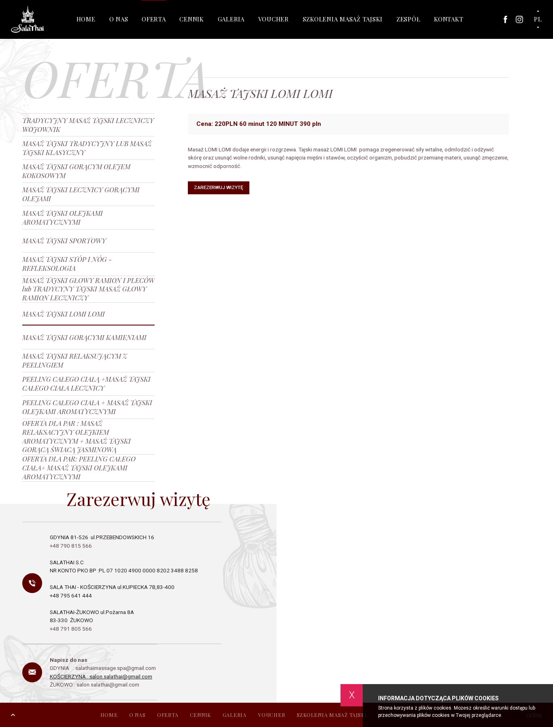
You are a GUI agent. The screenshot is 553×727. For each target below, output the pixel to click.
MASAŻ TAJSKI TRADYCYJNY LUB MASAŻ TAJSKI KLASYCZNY (87, 148)
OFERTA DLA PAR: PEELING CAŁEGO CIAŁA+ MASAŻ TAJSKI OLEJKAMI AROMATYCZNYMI (79, 468)
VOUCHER (273, 19)
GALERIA (231, 19)
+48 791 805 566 (71, 628)
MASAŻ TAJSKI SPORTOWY (64, 240)
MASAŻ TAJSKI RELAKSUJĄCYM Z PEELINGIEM (74, 360)
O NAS (118, 19)
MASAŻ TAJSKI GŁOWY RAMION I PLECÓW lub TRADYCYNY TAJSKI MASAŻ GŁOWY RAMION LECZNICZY (88, 289)
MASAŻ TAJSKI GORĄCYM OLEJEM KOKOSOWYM (76, 171)
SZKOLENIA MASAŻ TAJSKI (343, 19)
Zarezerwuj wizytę (218, 187)
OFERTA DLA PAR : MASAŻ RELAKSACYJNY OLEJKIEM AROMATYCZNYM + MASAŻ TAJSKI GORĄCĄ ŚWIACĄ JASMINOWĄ (76, 436)
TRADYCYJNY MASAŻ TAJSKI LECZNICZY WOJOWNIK (88, 125)
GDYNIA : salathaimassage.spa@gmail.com (103, 668)
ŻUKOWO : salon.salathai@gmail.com (94, 684)
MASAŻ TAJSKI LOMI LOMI (63, 313)
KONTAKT (448, 19)
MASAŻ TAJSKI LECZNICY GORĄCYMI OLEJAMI (81, 194)
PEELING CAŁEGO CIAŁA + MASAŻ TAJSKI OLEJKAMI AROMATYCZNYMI (87, 407)
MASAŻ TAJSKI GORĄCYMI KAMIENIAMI (84, 337)
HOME (86, 19)
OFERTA (154, 19)
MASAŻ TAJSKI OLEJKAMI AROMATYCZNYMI (62, 217)
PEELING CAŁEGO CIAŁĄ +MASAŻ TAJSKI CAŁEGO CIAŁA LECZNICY (86, 383)
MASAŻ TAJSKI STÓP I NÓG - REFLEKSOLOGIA (67, 263)
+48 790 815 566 (71, 545)
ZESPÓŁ (408, 19)
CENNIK (191, 19)
